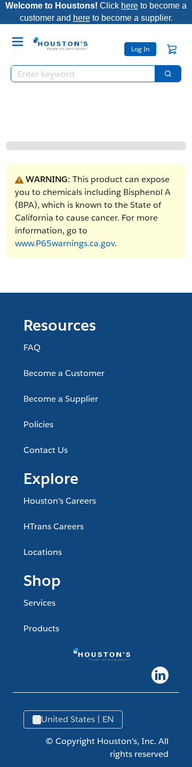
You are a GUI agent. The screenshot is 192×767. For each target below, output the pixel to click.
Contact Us (45, 450)
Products (41, 628)
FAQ (32, 347)
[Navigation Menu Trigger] (18, 42)
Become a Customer (64, 373)
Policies (38, 424)
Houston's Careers (59, 500)
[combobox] (78, 74)
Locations (42, 552)
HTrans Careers (53, 526)
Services (39, 602)
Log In (140, 48)
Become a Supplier (60, 398)
